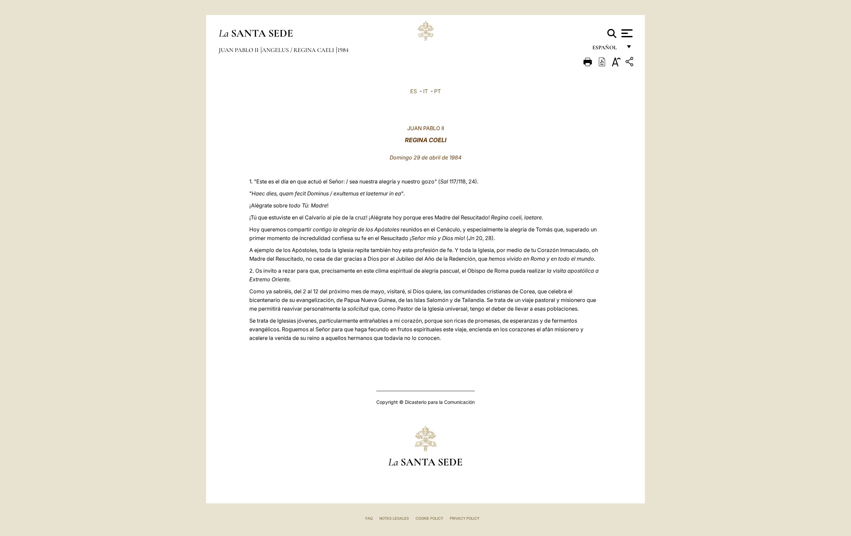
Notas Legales (394, 518)
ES (413, 91)
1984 (342, 50)
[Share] (630, 63)
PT (437, 91)
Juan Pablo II (239, 50)
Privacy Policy (464, 518)
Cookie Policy (429, 518)
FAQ (369, 518)
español (607, 49)
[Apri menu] (626, 33)
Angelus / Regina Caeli (298, 50)
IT (425, 91)
